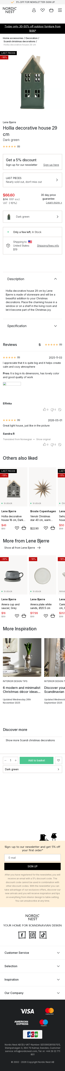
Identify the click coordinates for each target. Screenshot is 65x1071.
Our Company (14, 993)
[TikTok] (43, 934)
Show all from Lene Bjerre (19, 547)
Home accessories (13, 38)
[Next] (58, 82)
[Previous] (6, 82)
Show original (43, 439)
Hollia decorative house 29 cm (20, 44)
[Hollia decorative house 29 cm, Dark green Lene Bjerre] (32, 82)
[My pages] (34, 10)
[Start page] (10, 10)
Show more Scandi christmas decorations (30, 740)
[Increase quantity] (15, 760)
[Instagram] (32, 934)
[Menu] (60, 10)
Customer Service (17, 952)
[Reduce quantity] (5, 760)
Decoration (32, 38)
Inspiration (12, 979)
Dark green (12, 769)
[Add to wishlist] (17, 528)
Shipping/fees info (48, 245)
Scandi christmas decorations (19, 41)
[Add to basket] (24, 528)
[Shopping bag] (51, 10)
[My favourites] (42, 10)
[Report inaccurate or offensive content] (59, 410)
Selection (11, 966)
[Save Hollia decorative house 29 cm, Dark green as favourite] (58, 760)
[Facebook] (22, 934)
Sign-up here (51, 164)
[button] (11, 146)
